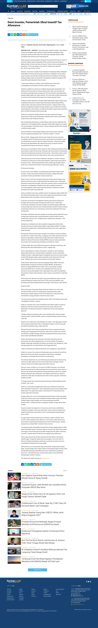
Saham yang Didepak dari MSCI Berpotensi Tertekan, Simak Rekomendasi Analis (79, 55)
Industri (34, 11)
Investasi (20, 11)
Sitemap (8, 609)
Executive (33, 591)
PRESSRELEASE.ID (31, 1)
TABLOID (10, 18)
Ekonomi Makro (47, 596)
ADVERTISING (63, 1)
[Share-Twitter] (12, 34)
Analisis (33, 589)
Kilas (57, 591)
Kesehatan (21, 598)
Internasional (51, 11)
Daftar (88, 1)
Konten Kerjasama (60, 589)
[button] (56, 6)
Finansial (24, 492)
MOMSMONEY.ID (49, 1)
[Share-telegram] (21, 34)
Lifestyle (73, 11)
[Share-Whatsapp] (15, 34)
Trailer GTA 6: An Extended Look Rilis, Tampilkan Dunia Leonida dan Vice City (81, 100)
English (20, 589)
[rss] (24, 34)
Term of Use (17, 609)
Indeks (65, 470)
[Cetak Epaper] (77, 8)
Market (45, 589)
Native (57, 592)
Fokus (20, 592)
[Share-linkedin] (18, 34)
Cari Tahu (21, 599)
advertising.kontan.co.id (78, 604)
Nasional (42, 11)
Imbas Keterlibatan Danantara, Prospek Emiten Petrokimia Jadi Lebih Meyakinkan (80, 46)
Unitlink (45, 592)
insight (13, 11)
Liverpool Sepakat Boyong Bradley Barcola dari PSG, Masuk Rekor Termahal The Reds (80, 72)
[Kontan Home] (8, 11)
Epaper (9, 1)
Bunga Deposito (47, 594)
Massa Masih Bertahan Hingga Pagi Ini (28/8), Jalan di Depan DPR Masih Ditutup (80, 29)
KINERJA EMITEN (40, 1)
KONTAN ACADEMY (22, 1)
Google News (46, 458)
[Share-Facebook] (9, 34)
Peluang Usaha (10, 598)
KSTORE (15, 1)
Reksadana (46, 591)
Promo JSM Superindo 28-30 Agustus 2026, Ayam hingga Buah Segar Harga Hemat (80, 91)
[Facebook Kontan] (86, 581)
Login (82, 1)
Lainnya (88, 11)
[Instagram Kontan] (90, 581)
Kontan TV (33, 596)
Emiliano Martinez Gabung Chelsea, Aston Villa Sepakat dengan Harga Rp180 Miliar (80, 82)
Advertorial (58, 594)
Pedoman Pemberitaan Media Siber (29, 609)
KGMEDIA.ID (56, 1)
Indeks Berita (37, 569)
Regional (21, 594)
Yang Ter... (21, 596)
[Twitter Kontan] (88, 581)
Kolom (32, 592)
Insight (33, 594)
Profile (12, 609)
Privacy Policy (40, 609)
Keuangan (27, 11)
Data (78, 11)
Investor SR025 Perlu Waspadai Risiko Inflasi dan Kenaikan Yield (80, 38)
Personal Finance (62, 11)
